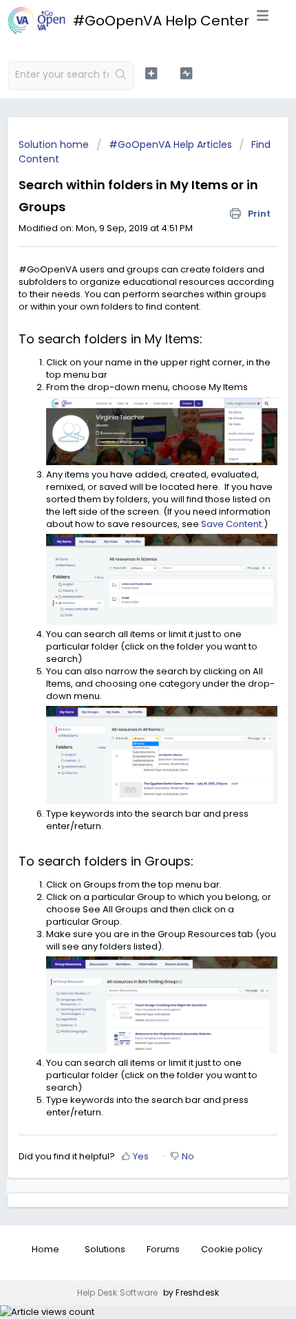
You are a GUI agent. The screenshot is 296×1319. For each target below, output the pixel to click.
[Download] (123, 662)
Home (45, 1249)
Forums (163, 1249)
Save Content (231, 523)
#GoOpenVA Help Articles (170, 144)
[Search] (121, 75)
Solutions (105, 1249)
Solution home (55, 144)
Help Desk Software (118, 1292)
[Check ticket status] (186, 74)
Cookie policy (231, 1249)
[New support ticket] (151, 74)
